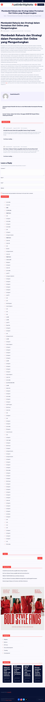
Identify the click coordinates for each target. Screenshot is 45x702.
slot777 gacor (9, 404)
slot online (8, 202)
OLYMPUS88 (8, 210)
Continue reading (7, 139)
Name (2, 177)
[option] (7, 674)
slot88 (7, 317)
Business (5, 642)
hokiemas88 (8, 259)
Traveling (6, 650)
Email (2, 182)
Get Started (40, 4)
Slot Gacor (8, 407)
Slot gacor (8, 429)
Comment (3, 168)
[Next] (41, 662)
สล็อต (7, 207)
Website (2, 188)
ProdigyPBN (9, 692)
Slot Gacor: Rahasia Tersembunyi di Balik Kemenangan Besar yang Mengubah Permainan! (20, 578)
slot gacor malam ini (10, 276)
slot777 (7, 273)
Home (5, 15)
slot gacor (8, 218)
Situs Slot (8, 325)
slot (6, 82)
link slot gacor (9, 303)
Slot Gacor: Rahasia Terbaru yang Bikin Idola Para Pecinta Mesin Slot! (16, 573)
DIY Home (6, 644)
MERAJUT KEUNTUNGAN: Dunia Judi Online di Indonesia (13, 575)
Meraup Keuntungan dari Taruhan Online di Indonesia (38, 671)
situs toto (8, 377)
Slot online (8, 470)
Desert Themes (9, 700)
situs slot (8, 204)
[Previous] (39, 662)
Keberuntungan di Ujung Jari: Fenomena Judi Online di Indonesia (15, 581)
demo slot (8, 388)
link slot (7, 248)
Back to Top (41, 699)
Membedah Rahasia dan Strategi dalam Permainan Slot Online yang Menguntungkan (24, 15)
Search (5, 553)
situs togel (8, 440)
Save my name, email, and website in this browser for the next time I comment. (17, 193)
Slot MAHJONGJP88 (10, 382)
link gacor (8, 262)
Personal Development (8, 647)
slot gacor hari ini (9, 251)
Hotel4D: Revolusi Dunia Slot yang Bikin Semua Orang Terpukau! (15, 570)
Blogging (5, 639)
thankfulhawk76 (6, 30)
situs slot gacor (9, 306)
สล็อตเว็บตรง (8, 213)
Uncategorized (13, 30)
